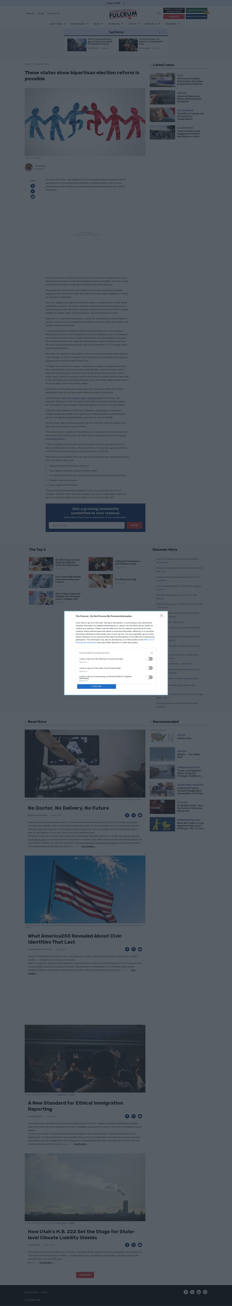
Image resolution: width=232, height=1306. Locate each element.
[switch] (149, 659)
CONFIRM (97, 686)
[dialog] (116, 653)
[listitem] (116, 652)
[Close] (162, 616)
